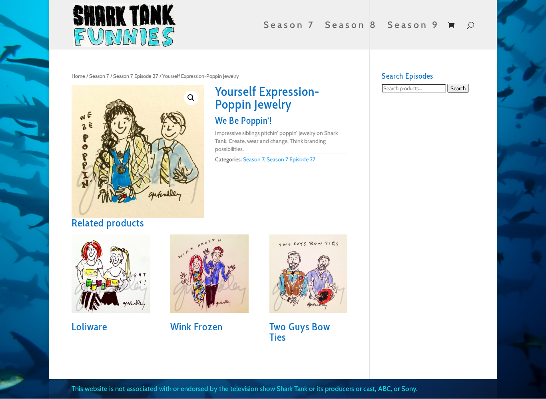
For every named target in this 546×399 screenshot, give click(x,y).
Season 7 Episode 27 (135, 76)
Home (78, 76)
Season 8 (351, 26)
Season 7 (289, 26)
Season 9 (413, 26)
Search (458, 88)
